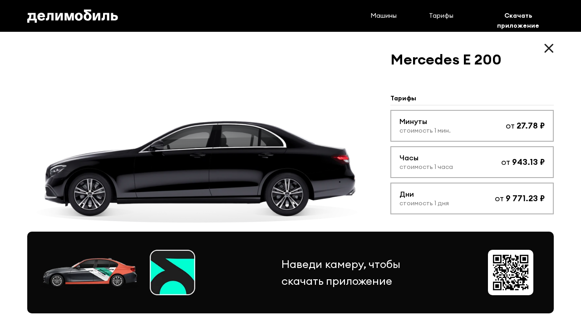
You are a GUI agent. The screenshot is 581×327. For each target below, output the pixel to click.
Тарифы (441, 15)
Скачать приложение (518, 20)
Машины (383, 15)
